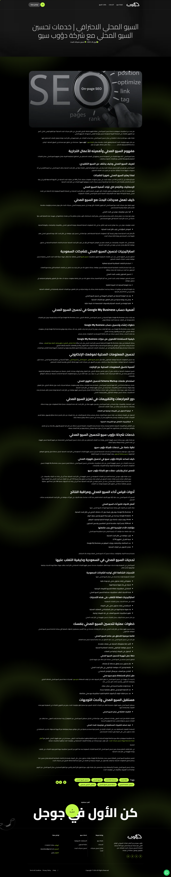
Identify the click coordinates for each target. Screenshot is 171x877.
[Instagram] (128, 856)
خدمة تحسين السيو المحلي (107, 784)
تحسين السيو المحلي (82, 780)
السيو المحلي (97, 780)
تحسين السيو (84, 256)
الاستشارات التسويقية (80, 841)
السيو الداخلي (83, 359)
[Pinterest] (140, 856)
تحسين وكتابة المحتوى (121, 454)
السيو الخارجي (73, 359)
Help (54, 870)
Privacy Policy (47, 870)
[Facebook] (132, 856)
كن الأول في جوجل (85, 812)
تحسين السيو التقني (93, 359)
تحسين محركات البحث (77, 42)
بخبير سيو (76, 679)
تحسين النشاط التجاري (126, 784)
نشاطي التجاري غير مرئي (87, 784)
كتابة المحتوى (83, 844)
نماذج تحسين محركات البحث (96, 849)
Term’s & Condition (35, 870)
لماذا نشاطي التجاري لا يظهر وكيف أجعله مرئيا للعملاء (60, 343)
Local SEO (124, 780)
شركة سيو (119, 4)
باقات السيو (102, 4)
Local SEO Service (111, 780)
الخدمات (111, 4)
